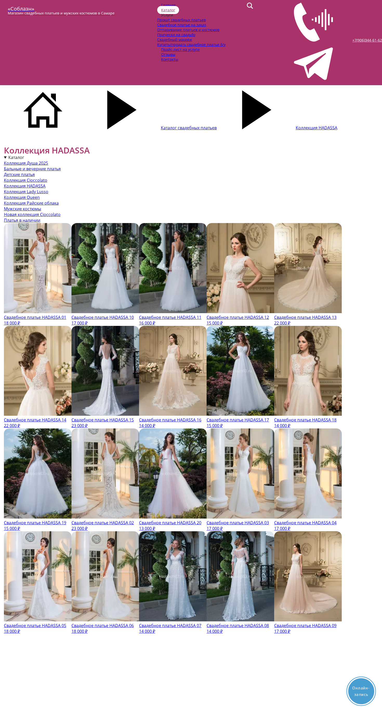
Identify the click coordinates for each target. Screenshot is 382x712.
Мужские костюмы (22, 209)
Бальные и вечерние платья (32, 169)
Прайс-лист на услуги (180, 49)
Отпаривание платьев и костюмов (188, 29)
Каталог (168, 10)
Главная (168, 5)
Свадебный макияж (174, 39)
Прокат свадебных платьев (181, 19)
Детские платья (19, 174)
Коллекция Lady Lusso (26, 191)
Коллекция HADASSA (24, 186)
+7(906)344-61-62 (367, 40)
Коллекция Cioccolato (25, 180)
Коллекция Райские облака (31, 203)
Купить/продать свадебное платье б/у (191, 44)
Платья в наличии (22, 220)
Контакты (169, 59)
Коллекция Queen (22, 197)
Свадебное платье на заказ (181, 24)
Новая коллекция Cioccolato (32, 214)
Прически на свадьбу (176, 34)
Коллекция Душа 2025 (26, 163)
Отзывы (168, 54)
